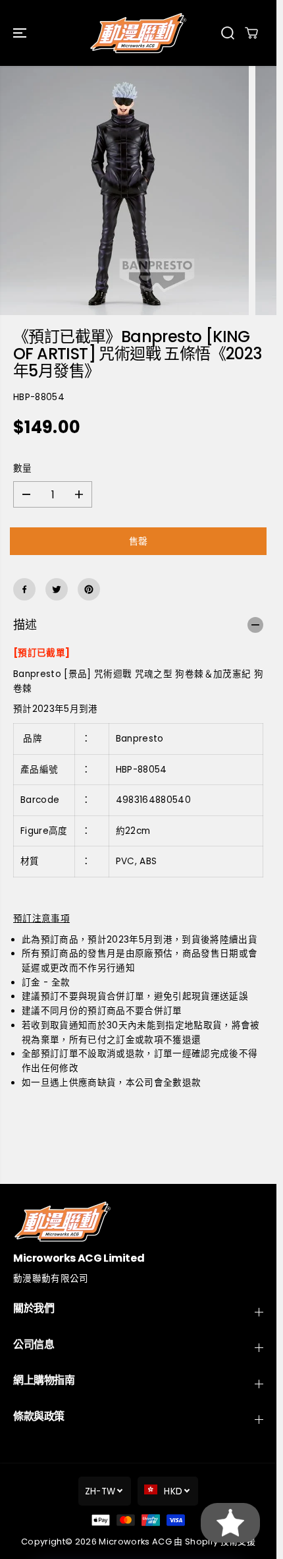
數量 (22, 468)
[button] (21, 33)
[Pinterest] (89, 589)
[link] (138, 1221)
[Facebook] (24, 589)
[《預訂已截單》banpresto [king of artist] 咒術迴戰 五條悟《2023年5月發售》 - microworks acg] (124, 190)
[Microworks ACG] (138, 33)
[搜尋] (228, 33)
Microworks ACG (135, 1541)
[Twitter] (56, 589)
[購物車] (251, 33)
